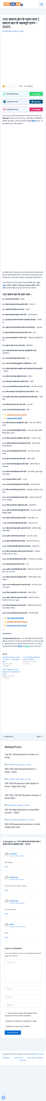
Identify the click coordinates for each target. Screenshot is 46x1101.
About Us (23, 1060)
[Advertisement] (23, 59)
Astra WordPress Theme (35, 1054)
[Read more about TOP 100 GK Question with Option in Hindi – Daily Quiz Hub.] (17, 779)
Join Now (37, 94)
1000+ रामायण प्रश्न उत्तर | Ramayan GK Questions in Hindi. (11, 672)
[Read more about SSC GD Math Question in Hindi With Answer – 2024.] (17, 805)
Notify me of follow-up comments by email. (22, 1021)
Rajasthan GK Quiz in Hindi (17, 626)
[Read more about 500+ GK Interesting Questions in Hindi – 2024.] (18, 765)
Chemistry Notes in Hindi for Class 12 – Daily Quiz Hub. (11, 659)
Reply (6, 866)
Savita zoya (14, 877)
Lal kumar (13, 854)
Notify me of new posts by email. (18, 1026)
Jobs (4, 285)
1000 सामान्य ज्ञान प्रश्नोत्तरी (15, 618)
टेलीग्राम (20, 646)
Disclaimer (6, 1058)
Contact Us (18, 1058)
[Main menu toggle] (41, 4)
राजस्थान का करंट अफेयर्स (14, 418)
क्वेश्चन (33, 121)
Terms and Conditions (35, 1058)
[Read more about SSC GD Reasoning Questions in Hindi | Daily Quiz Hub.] (19, 820)
